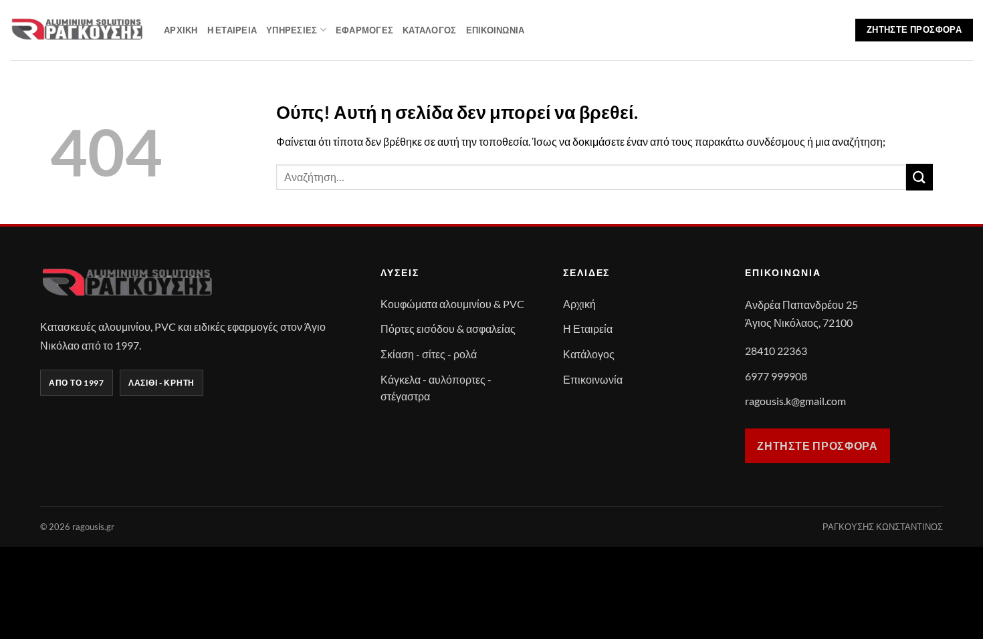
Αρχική (181, 30)
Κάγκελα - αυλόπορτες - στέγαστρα (436, 388)
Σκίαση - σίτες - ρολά (428, 354)
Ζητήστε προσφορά (817, 445)
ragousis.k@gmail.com (795, 400)
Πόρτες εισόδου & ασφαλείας (448, 328)
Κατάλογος (429, 30)
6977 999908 (776, 376)
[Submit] (919, 177)
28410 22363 (776, 350)
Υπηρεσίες (291, 30)
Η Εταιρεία (232, 30)
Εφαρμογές (364, 30)
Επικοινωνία (495, 30)
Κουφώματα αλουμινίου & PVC (452, 303)
